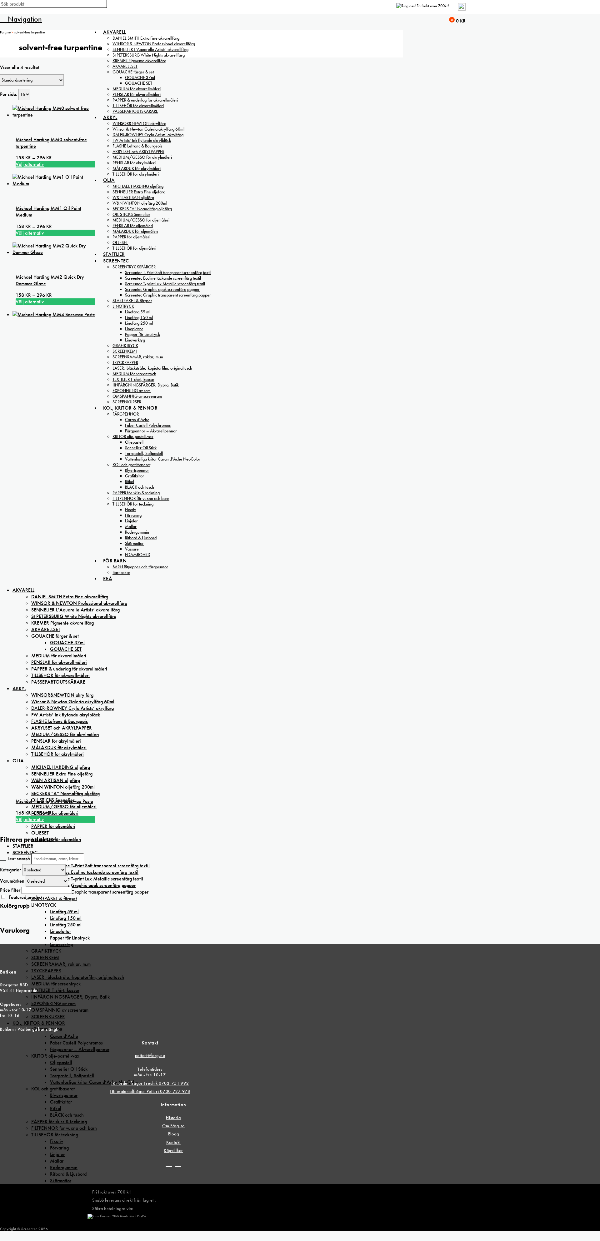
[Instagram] (178, 1164)
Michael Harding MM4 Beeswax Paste (54, 801)
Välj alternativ (30, 164)
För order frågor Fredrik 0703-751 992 (150, 1083)
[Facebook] (168, 1164)
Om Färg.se (173, 1126)
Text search (18, 858)
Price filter (10, 890)
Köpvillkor (173, 1150)
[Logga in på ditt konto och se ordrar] (462, 9)
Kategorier (10, 869)
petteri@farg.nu (150, 1055)
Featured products (26, 897)
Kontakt (173, 1142)
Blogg (173, 1134)
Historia (173, 1117)
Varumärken (12, 881)
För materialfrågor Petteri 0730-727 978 (150, 1091)
